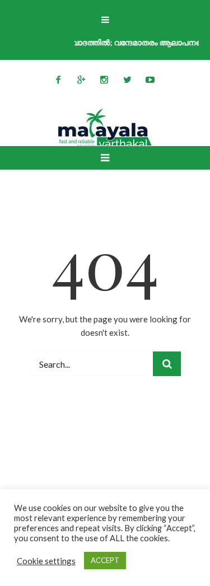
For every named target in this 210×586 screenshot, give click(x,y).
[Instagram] (104, 79)
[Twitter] (127, 79)
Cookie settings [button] (46, 561)
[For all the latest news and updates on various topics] (105, 128)
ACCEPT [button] (105, 560)
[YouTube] (150, 79)
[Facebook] (58, 79)
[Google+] (81, 79)
